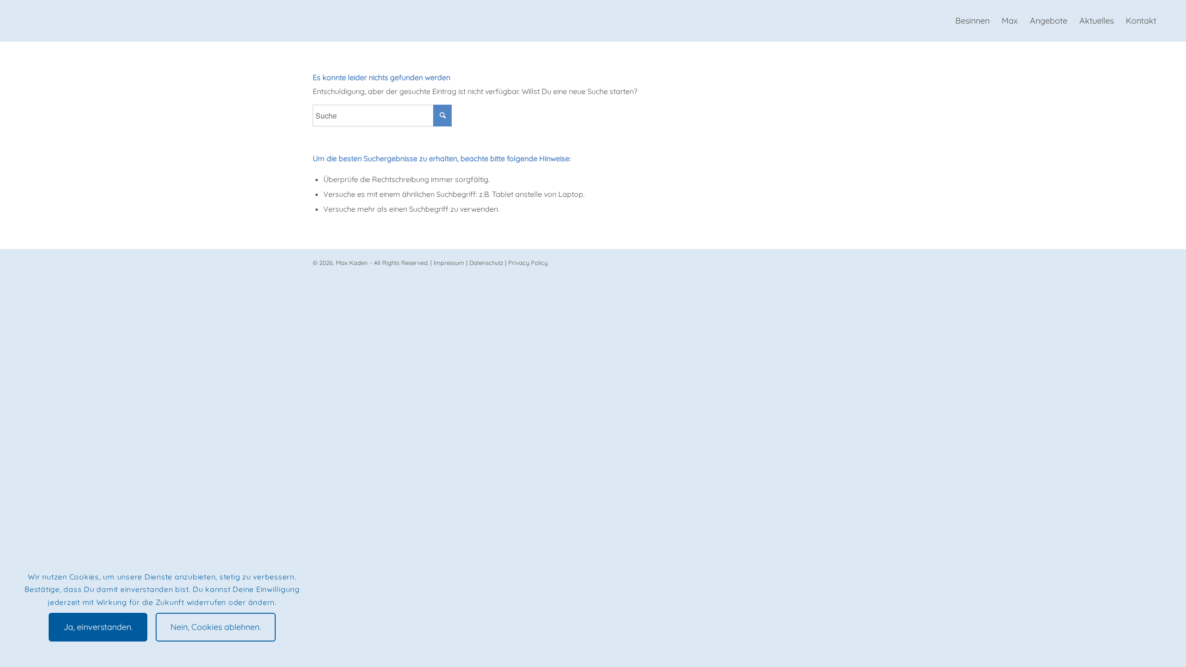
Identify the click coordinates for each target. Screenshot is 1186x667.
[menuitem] (972, 21)
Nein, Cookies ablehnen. (215, 627)
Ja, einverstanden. (97, 627)
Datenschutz (486, 262)
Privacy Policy (528, 262)
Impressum (449, 262)
